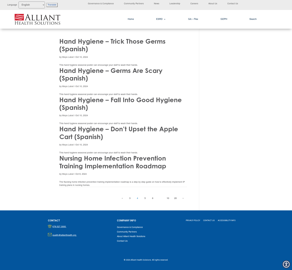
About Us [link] (212, 4)
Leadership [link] (174, 4)
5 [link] (145, 198)
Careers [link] (194, 4)
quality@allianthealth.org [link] (67, 235)
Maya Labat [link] (68, 57)
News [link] (156, 4)
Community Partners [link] (134, 4)
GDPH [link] (224, 19)
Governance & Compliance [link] (101, 4)
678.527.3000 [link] (62, 227)
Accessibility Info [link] (227, 220)
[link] (37, 19)
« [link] (122, 198)
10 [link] (168, 198)
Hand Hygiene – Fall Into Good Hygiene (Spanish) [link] (120, 103)
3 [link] (129, 198)
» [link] (183, 198)
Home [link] (131, 19)
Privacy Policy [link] (193, 220)
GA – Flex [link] (193, 19)
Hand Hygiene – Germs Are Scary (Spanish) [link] (110, 74)
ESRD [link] (159, 19)
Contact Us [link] (232, 4)
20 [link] (175, 198)
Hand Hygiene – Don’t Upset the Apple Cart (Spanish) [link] (118, 132)
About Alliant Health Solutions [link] (131, 237)
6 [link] (152, 198)
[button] (286, 264)
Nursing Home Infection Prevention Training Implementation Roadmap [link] (112, 162)
